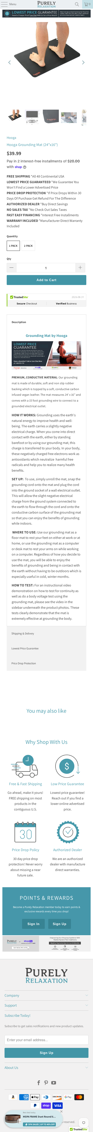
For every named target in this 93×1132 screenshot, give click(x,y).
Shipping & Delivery (22, 633)
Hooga (11, 137)
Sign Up (59, 924)
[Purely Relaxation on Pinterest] (46, 1083)
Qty (9, 259)
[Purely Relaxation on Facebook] (38, 1083)
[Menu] (2, 4)
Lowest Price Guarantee (24, 648)
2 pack (28, 246)
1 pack (13, 246)
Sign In (33, 924)
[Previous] (9, 62)
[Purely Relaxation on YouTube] (54, 1083)
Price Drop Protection (23, 663)
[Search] (77, 4)
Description (19, 322)
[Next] (83, 62)
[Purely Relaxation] (46, 4)
